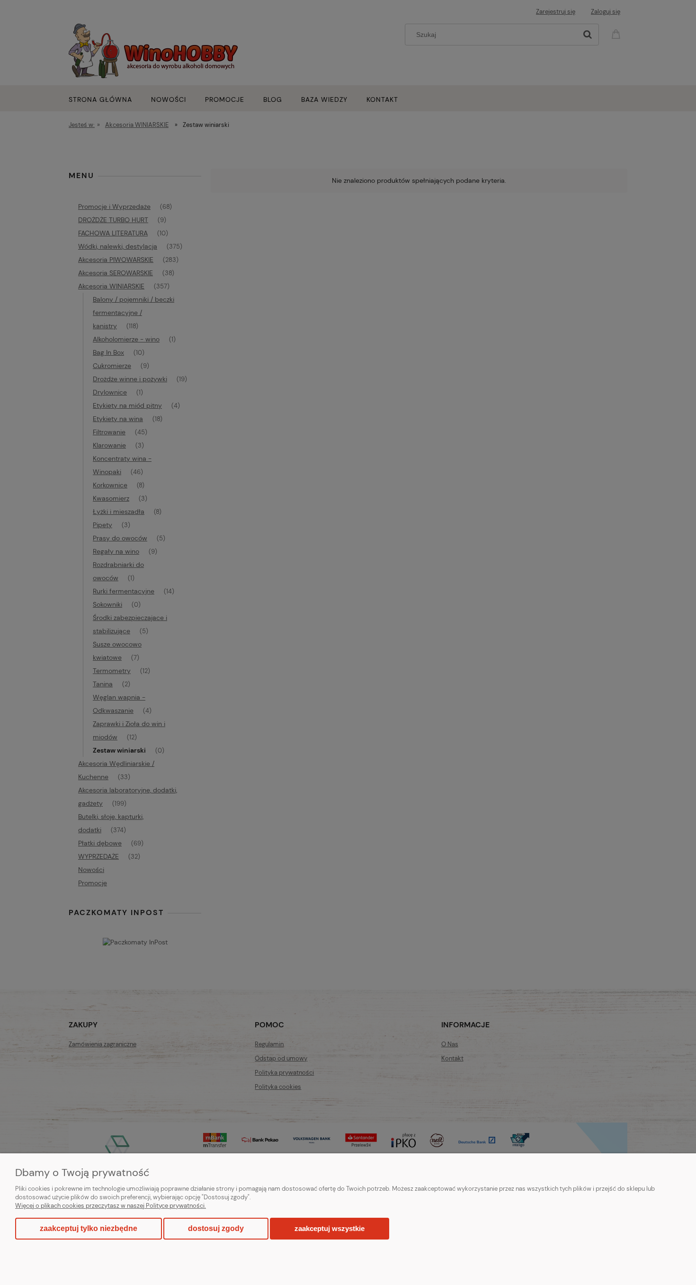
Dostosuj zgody (216, 1228)
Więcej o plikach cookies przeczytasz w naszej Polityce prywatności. (110, 1206)
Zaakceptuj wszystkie (329, 1228)
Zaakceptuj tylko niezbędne (88, 1228)
